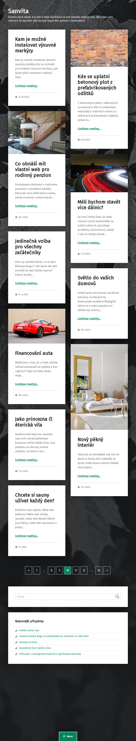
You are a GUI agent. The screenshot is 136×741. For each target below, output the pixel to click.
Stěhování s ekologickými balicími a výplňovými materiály (50, 653)
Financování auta (34, 353)
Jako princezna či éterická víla (33, 422)
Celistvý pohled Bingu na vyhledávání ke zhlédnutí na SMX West (54, 636)
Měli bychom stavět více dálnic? (99, 205)
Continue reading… (26, 85)
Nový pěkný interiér (90, 442)
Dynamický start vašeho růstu (35, 647)
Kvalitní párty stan (29, 630)
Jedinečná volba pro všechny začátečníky (33, 246)
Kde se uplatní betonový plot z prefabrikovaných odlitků (97, 85)
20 (99, 570)
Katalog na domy (28, 642)
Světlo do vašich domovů (96, 280)
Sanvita (18, 11)
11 (76, 570)
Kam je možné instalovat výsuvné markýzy (35, 45)
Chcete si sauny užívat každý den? (34, 498)
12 (84, 570)
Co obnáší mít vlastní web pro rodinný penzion (33, 169)
